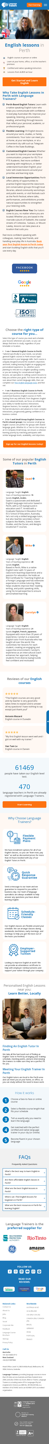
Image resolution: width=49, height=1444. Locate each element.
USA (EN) (30, 1315)
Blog (4, 1318)
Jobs (4, 1314)
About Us (6, 1310)
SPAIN (29, 1332)
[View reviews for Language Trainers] (24, 1433)
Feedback (6, 1329)
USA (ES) (37, 1315)
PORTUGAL (31, 1336)
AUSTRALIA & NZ (33, 1307)
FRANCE (29, 1339)
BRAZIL (29, 1325)
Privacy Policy (8, 1342)
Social (5, 1321)
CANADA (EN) (31, 1318)
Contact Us (7, 1307)
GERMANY (30, 1328)
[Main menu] (45, 5)
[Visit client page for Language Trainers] (25, 1423)
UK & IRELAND (32, 1311)
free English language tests (26, 382)
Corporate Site (8, 1325)
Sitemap (6, 1339)
